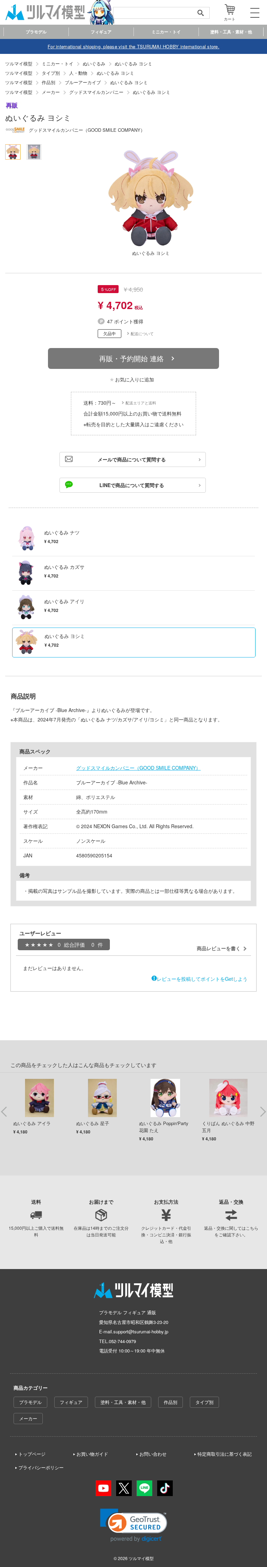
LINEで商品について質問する (131, 485)
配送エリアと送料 (141, 402)
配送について (142, 333)
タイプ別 (204, 1402)
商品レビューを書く (219, 948)
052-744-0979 (122, 1341)
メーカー (28, 1418)
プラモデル (30, 1402)
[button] (134, 1525)
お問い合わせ (153, 1454)
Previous (4, 1111)
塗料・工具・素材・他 (123, 1402)
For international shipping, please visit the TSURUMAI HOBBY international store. (133, 46)
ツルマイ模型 (141, 1558)
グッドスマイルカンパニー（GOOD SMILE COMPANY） (138, 767)
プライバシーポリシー (41, 1467)
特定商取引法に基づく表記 (224, 1454)
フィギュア (71, 1402)
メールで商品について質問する (132, 459)
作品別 (170, 1402)
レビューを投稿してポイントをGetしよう (202, 978)
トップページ (32, 1454)
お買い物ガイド (92, 1454)
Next (263, 1111)
